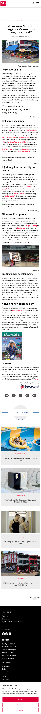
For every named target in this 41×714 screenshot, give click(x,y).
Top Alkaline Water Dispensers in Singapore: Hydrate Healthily (20, 501)
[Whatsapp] (20, 395)
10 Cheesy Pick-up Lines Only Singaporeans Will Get (20, 542)
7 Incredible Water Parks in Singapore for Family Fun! (20, 459)
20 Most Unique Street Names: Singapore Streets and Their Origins (20, 584)
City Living (21, 21)
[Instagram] (6, 633)
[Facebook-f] (3, 633)
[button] (38, 3)
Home (23, 495)
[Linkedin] (34, 395)
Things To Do (23, 454)
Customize (20, 705)
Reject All (20, 710)
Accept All (20, 699)
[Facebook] (7, 395)
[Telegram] (27, 395)
